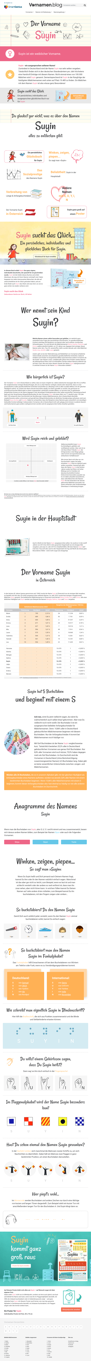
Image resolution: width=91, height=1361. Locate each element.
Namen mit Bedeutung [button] (43, 12)
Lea (7, 642)
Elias (27, 1346)
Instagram (70, 1346)
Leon (27, 1351)
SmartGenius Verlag (73, 1341)
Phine (49, 1346)
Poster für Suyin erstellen (20, 1266)
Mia (7, 629)
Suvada (24, 400)
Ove (48, 1350)
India (64, 991)
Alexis (49, 1348)
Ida (23, 991)
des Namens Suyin (32, 174)
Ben (27, 1353)
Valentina (9, 636)
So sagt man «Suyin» (59, 156)
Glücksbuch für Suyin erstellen (45, 257)
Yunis (74, 842)
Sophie (74, 344)
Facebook (70, 1344)
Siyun (57, 832)
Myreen (8, 674)
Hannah (8, 639)
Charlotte (81, 344)
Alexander (29, 1341)
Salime (54, 599)
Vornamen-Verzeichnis (14, 1322)
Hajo (48, 1353)
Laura (51, 350)
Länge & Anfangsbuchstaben (18, 193)
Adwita (8, 652)
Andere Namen (67, 194)
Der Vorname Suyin (14, 212)
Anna (71, 597)
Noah (27, 1348)
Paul (27, 1344)
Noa (48, 1355)
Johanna (7, 1355)
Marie (70, 344)
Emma (35, 346)
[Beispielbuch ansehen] (70, 95)
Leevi (49, 1343)
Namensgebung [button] (59, 12)
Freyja (49, 1344)
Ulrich (24, 986)
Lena (7, 626)
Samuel (25, 983)
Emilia (67, 597)
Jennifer (43, 350)
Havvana (9, 648)
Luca (27, 1355)
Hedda (49, 1357)
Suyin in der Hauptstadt (63, 173)
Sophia (6, 1357)
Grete (49, 1341)
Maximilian (29, 1343)
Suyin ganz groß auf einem (76, 212)
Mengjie (49, 599)
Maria (6, 1344)
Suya (11, 400)
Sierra (64, 983)
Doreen (49, 1351)
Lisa (38, 350)
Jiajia (59, 599)
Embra (8, 671)
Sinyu (17, 842)
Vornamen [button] (29, 12)
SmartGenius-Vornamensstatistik (30, 677)
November (66, 994)
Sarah (34, 350)
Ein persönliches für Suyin (34, 156)
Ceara (66, 599)
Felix (27, 1350)
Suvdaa (16, 400)
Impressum (71, 1343)
